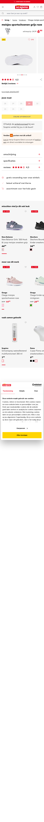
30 (21, 103)
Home (14, 20)
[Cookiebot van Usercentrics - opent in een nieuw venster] (32, 385)
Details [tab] (22, 391)
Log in (5, 140)
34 (13, 109)
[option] (2, 249)
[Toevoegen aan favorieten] (25, 211)
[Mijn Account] (34, 7)
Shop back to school (23, 1)
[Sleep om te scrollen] (4, 253)
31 (29, 103)
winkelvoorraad (21, 124)
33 (5, 109)
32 (37, 103)
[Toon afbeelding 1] (17, 74)
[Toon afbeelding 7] (26, 74)
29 (13, 103)
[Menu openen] (3, 7)
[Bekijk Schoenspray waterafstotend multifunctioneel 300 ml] (15, 333)
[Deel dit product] (40, 79)
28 (5, 103)
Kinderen (22, 20)
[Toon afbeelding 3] (20, 74)
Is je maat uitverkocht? (10, 92)
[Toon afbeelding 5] (23, 74)
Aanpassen (21, 428)
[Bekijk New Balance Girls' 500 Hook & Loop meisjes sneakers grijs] (15, 221)
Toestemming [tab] (8, 391)
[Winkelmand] (41, 7)
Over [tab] (36, 391)
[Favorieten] (38, 7)
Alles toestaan (22, 435)
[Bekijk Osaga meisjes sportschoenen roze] (15, 277)
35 (21, 109)
